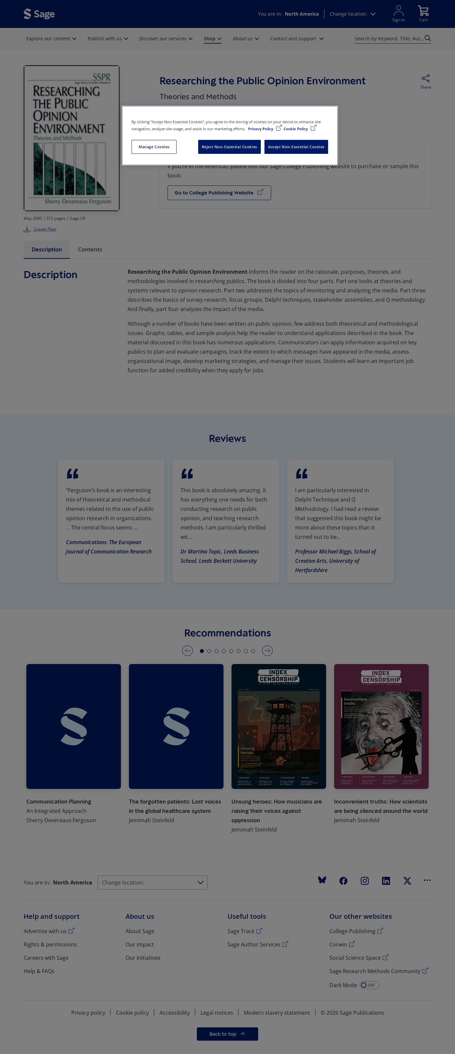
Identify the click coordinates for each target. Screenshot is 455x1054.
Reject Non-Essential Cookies (229, 146)
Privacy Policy (261, 128)
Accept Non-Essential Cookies (296, 146)
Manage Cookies (154, 146)
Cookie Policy (296, 128)
